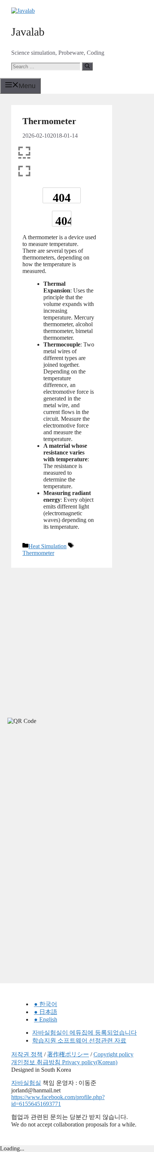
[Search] (87, 66)
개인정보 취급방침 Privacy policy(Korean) (64, 1062)
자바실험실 (26, 1083)
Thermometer (38, 553)
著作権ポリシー (68, 1054)
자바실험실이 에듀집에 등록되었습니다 (84, 1032)
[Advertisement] (56, 797)
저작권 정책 (27, 1054)
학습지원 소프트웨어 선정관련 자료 (79, 1040)
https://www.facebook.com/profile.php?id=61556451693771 (58, 1100)
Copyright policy (113, 1054)
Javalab (27, 32)
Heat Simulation (47, 546)
